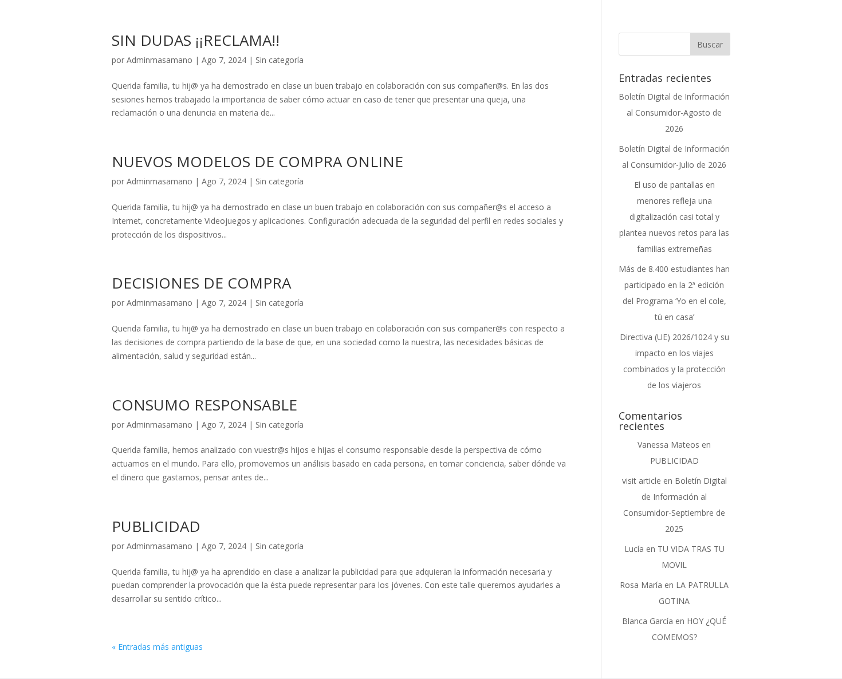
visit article (641, 480)
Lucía (634, 548)
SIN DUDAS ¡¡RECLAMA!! (196, 40)
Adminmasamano (159, 59)
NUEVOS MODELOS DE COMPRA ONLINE (257, 161)
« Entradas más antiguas (157, 646)
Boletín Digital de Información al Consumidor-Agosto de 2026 (674, 112)
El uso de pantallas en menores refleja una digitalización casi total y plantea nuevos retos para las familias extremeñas (674, 216)
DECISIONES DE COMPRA (201, 283)
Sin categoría (279, 59)
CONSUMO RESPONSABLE (204, 404)
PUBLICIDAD (156, 526)
